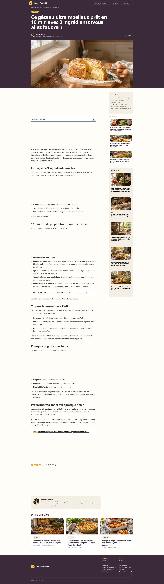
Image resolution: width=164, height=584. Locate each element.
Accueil (33, 7)
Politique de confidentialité (108, 567)
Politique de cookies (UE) (108, 569)
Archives (96, 3)
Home (120, 563)
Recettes (105, 3)
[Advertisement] (63, 104)
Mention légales (106, 572)
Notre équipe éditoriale (125, 567)
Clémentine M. (40, 34)
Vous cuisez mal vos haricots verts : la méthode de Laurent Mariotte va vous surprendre (120, 189)
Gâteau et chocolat (106, 574)
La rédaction (105, 563)
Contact (104, 560)
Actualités (125, 3)
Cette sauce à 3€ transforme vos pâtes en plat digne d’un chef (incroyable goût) (120, 263)
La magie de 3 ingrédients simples (121, 98)
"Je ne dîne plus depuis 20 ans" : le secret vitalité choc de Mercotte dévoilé (121, 239)
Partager (129, 35)
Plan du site (105, 565)
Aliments (115, 3)
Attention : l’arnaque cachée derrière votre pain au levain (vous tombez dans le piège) (120, 214)
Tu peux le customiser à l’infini (119, 104)
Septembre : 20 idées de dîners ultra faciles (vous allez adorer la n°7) (120, 288)
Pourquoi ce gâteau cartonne (119, 106)
